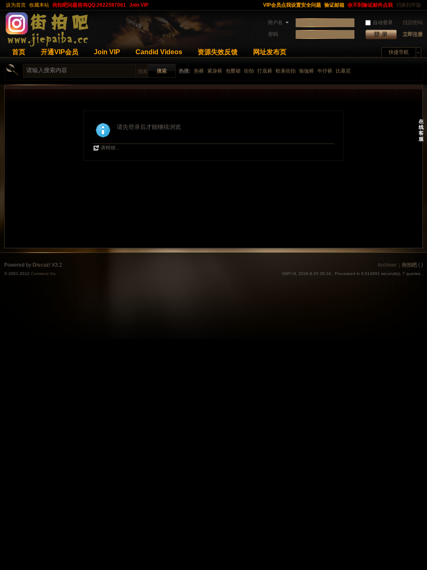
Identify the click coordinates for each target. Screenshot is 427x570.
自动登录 (383, 22)
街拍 (249, 71)
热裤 (199, 71)
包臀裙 (233, 71)
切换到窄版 (408, 5)
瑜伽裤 (306, 71)
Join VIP (138, 5)
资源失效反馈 (218, 51)
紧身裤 (214, 71)
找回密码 (413, 22)
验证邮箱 (334, 5)
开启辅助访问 (257, 5)
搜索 (143, 71)
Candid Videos (159, 51)
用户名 (275, 22)
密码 (273, 34)
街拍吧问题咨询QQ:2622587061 (89, 5)
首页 (18, 51)
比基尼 (343, 71)
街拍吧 (409, 265)
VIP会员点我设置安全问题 (292, 5)
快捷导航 (399, 52)
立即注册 (413, 34)
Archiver (387, 265)
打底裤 (264, 71)
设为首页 (16, 5)
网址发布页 (269, 51)
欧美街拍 (286, 71)
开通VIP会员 (59, 51)
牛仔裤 (324, 71)
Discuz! (41, 265)
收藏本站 (39, 5)
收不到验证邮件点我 (370, 5)
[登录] (381, 34)
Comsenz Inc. (44, 273)
